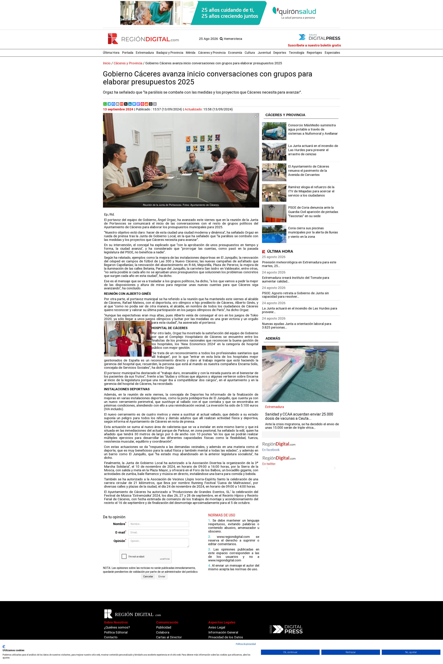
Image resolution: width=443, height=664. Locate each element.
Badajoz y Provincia (169, 52)
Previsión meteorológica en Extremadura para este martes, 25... (299, 264)
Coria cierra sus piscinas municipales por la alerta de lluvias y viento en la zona (313, 232)
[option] (221, 13)
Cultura (250, 52)
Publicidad (163, 627)
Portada (127, 52)
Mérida (190, 52)
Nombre (119, 524)
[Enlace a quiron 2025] (221, 13)
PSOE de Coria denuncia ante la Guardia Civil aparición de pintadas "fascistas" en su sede (313, 212)
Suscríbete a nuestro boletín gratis (314, 45)
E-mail (120, 532)
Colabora (162, 632)
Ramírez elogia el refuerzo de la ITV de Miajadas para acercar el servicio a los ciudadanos (311, 191)
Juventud (264, 52)
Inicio (107, 63)
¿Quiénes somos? (117, 627)
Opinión (120, 541)
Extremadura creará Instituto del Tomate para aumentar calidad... (295, 279)
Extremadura (145, 52)
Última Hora (111, 52)
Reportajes (314, 52)
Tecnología (296, 52)
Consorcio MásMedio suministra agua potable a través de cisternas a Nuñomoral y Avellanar (313, 129)
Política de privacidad (246, 644)
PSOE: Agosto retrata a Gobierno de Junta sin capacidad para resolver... (295, 295)
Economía (235, 52)
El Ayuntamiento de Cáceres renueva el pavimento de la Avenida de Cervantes (308, 170)
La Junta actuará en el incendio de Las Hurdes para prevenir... (299, 310)
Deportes (279, 52)
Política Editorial (116, 632)
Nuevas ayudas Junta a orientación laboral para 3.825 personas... (296, 325)
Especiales (332, 52)
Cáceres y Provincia (212, 52)
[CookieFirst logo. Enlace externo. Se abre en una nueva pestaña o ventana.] (4, 646)
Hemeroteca (232, 39)
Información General (223, 632)
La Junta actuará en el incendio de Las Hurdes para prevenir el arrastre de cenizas (313, 150)
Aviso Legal (216, 627)
